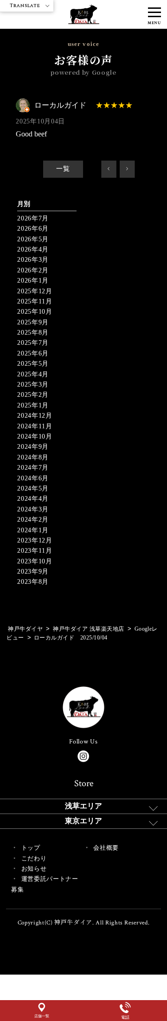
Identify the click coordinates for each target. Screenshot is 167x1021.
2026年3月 (33, 259)
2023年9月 (33, 571)
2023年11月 (34, 550)
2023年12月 (34, 540)
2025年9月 (33, 322)
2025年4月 (33, 374)
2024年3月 (33, 509)
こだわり (34, 858)
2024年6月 (33, 478)
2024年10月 (34, 436)
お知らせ (34, 868)
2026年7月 (33, 218)
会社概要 (106, 847)
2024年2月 (33, 519)
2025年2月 (33, 394)
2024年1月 (33, 530)
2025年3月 (33, 384)
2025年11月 (34, 301)
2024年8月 (33, 457)
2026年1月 (33, 280)
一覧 (63, 168)
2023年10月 (34, 561)
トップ (30, 847)
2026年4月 (33, 249)
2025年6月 (33, 353)
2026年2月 (33, 270)
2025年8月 (33, 332)
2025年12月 (34, 291)
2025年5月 (33, 363)
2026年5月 (33, 239)
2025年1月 (33, 405)
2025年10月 (34, 311)
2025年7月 (33, 342)
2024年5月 (33, 488)
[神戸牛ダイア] (83, 18)
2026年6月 (33, 228)
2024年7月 (33, 467)
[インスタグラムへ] (83, 756)
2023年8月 (33, 581)
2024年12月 (34, 415)
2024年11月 (34, 426)
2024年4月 (33, 498)
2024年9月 (33, 446)
